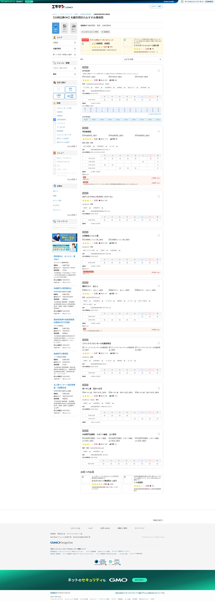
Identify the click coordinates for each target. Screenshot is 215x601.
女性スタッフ (131, 87)
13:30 (157, 120)
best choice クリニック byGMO (59, 537)
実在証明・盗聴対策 (55, 553)
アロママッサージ (63, 162)
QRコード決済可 (142, 301)
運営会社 (60, 534)
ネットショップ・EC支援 (71, 599)
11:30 (126, 120)
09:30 (94, 120)
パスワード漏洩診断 (91, 551)
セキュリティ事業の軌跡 (136, 553)
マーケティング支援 (104, 599)
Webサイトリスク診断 (104, 551)
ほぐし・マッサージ (64, 158)
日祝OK (97, 87)
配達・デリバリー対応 (89, 250)
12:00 (133, 120)
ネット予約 (86, 87)
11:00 (117, 120)
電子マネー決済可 (87, 304)
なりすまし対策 (123, 553)
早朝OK (59, 116)
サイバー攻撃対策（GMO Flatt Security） (106, 553)
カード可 (112, 146)
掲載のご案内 (122, 528)
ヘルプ (90, 528)
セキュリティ (93, 599)
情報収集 (120, 599)
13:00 (150, 120)
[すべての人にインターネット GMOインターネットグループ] (199, 1)
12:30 (142, 120)
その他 (152, 599)
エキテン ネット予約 (64, 108)
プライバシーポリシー (73, 534)
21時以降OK (108, 87)
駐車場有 (119, 87)
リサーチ (113, 599)
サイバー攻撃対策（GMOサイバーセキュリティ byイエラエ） (78, 553)
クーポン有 (108, 301)
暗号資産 (135, 599)
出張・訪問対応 (87, 146)
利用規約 (53, 534)
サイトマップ (139, 528)
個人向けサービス (143, 599)
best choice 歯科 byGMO (80, 537)
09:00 (86, 120)
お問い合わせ (105, 528)
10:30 (110, 120)
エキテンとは (75, 528)
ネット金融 (127, 599)
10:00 (102, 120)
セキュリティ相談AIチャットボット (121, 551)
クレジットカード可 (64, 135)
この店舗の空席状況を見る (154, 114)
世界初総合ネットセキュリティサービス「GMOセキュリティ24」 (67, 551)
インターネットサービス (56, 599)
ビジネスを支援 (84, 599)
